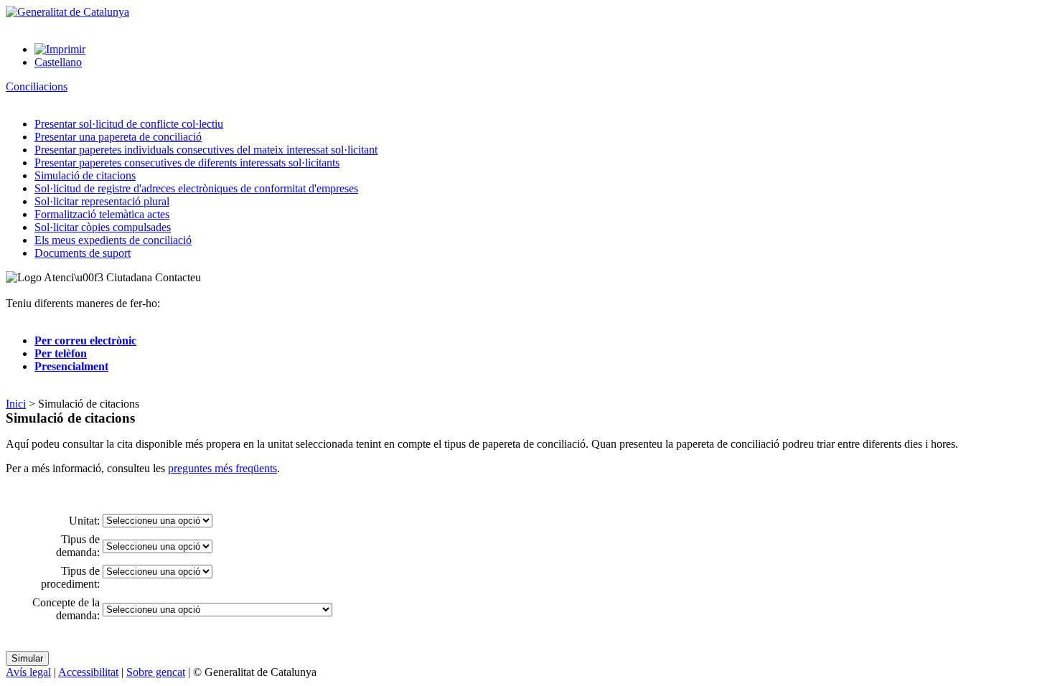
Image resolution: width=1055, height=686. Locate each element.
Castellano (58, 62)
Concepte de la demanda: (66, 608)
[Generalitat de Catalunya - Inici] (67, 12)
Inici (16, 404)
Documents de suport (82, 253)
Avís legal (28, 672)
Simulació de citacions (85, 175)
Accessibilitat (88, 672)
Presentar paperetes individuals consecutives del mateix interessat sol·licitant (206, 150)
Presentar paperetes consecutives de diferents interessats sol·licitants (186, 162)
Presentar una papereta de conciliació (118, 137)
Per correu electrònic (85, 340)
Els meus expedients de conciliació (113, 240)
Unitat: (84, 520)
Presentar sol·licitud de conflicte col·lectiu (128, 124)
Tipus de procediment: (70, 577)
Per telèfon (60, 353)
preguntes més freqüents (222, 468)
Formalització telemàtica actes (101, 214)
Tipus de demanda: (78, 545)
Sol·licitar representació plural (101, 201)
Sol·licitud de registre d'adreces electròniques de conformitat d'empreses (196, 188)
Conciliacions (36, 86)
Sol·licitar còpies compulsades (102, 227)
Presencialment (71, 366)
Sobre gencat (155, 672)
